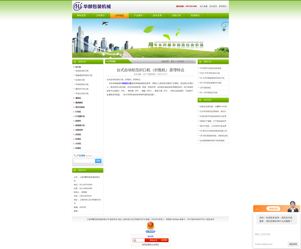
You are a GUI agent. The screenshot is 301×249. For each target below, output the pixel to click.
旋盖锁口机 (80, 125)
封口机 (78, 67)
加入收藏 (203, 6)
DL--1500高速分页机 (209, 92)
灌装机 (78, 98)
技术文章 (157, 15)
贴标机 (78, 121)
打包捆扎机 (80, 116)
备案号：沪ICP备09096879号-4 (193, 219)
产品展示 (138, 15)
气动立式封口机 (82, 93)
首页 (172, 61)
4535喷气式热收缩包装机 (210, 68)
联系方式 (82, 62)
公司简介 (100, 15)
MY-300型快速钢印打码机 (211, 83)
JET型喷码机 (205, 88)
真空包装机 (80, 107)
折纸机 (78, 134)
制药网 (150, 236)
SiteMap (175, 219)
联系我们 (223, 6)
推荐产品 (207, 62)
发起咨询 (293, 244)
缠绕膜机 (79, 103)
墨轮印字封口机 (82, 89)
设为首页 (213, 6)
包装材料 (79, 130)
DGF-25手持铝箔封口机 (210, 73)
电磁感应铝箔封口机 (83, 75)
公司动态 (119, 15)
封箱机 (78, 148)
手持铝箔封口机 (82, 84)
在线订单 (176, 15)
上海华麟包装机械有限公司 (95, 6)
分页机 (78, 143)
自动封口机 (80, 80)
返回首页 (210, 219)
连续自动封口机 (82, 71)
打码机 (78, 112)
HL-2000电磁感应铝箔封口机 (212, 78)
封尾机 (78, 139)
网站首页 (81, 15)
